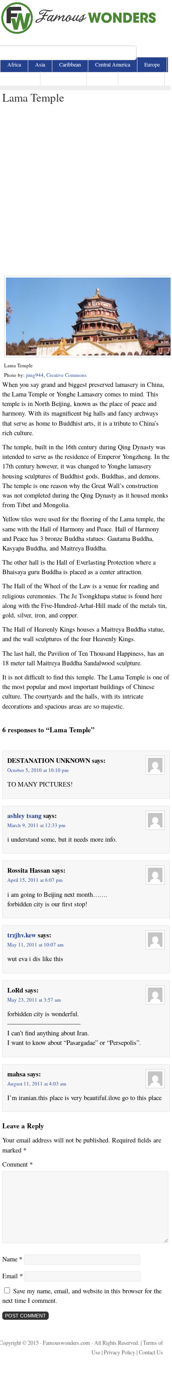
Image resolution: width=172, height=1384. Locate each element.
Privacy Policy (119, 1352)
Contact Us (151, 1352)
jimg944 (35, 374)
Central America (112, 64)
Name (12, 1259)
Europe (152, 64)
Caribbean (70, 64)
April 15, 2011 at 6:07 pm (35, 879)
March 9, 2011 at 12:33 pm (36, 825)
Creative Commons (66, 374)
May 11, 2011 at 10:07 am (35, 944)
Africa (14, 64)
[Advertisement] (85, 190)
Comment (17, 1164)
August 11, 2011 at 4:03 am (36, 1083)
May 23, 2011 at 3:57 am (34, 999)
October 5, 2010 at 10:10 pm (38, 770)
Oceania (102, 78)
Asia (40, 64)
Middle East (20, 78)
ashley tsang (24, 815)
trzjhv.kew (21, 935)
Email (12, 1275)
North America (63, 78)
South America (141, 78)
